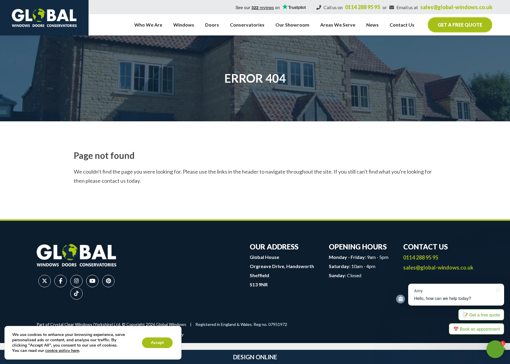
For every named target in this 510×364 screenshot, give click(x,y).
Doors (212, 24)
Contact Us (402, 24)
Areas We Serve (337, 24)
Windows (183, 24)
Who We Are (148, 24)
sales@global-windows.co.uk (456, 7)
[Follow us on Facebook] (60, 281)
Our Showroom (292, 24)
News (372, 24)
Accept (157, 342)
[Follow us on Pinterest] (108, 281)
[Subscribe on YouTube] (92, 281)
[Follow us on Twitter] (44, 281)
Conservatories (247, 24)
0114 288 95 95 (362, 7)
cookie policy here (62, 350)
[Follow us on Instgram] (76, 281)
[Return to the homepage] (44, 17)
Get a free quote (460, 24)
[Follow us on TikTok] (76, 293)
